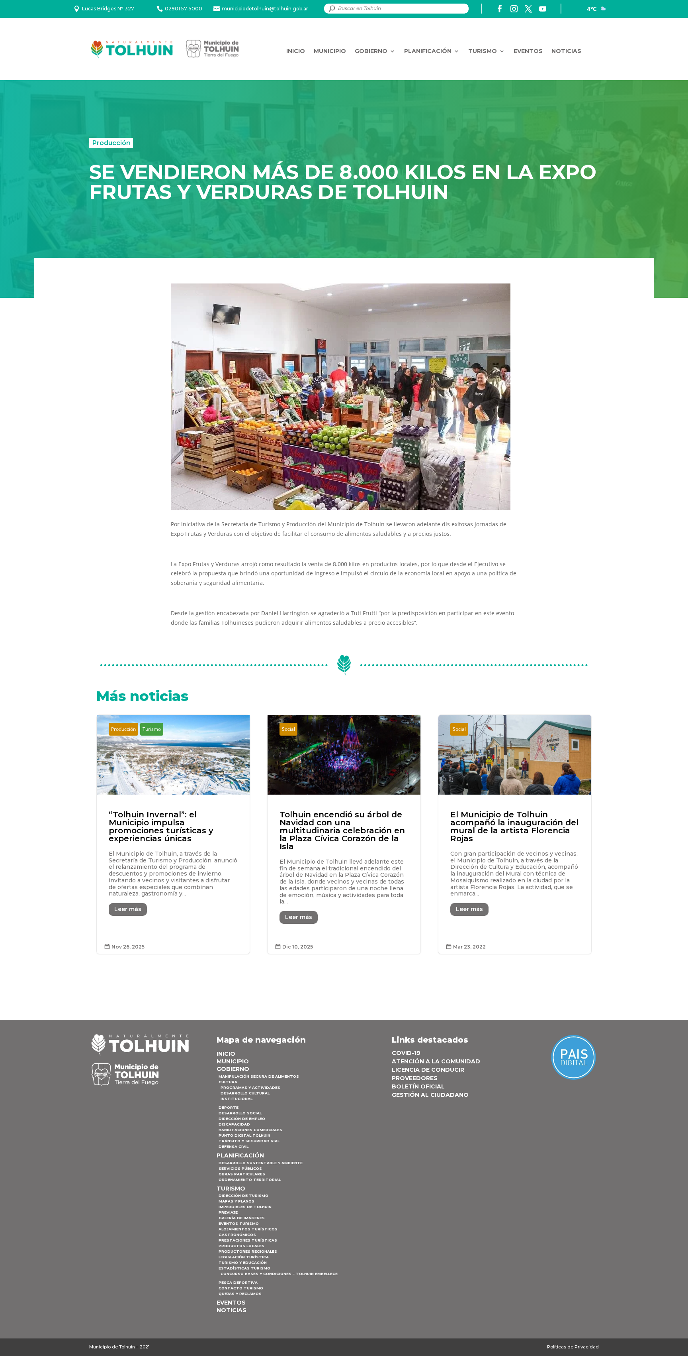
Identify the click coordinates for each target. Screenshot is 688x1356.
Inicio (295, 51)
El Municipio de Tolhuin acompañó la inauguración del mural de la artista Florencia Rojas (514, 834)
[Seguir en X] (528, 9)
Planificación (428, 51)
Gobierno (371, 51)
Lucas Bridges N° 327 (108, 9)
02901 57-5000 (183, 9)
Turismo (482, 51)
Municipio (330, 51)
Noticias (566, 51)
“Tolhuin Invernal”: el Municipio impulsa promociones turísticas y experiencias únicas (173, 834)
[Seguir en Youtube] (543, 9)
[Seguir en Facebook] (500, 9)
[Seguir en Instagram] (514, 9)
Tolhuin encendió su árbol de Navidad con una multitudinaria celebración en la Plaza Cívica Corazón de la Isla (344, 834)
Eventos (528, 51)
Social (288, 729)
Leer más (127, 909)
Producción (111, 143)
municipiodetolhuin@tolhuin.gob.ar (265, 9)
